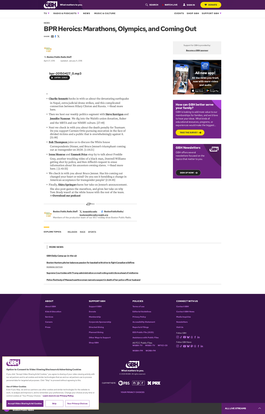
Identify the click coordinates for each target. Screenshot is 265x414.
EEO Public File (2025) (143, 332)
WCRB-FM (151, 351)
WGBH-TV (137, 345)
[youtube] (184, 336)
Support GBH (210, 13)
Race (82, 232)
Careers (48, 322)
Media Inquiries (183, 317)
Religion (72, 232)
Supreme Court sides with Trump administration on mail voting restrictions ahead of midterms (92, 273)
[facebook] (195, 336)
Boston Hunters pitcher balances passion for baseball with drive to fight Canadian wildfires (90, 262)
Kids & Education (53, 311)
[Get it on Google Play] (213, 90)
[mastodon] (192, 346)
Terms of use (138, 306)
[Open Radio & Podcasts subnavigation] (78, 13)
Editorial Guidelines (141, 311)
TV (45, 13)
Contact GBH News (185, 311)
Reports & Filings (140, 327)
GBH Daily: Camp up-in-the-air (62, 255)
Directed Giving (96, 327)
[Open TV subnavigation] (48, 13)
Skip (54, 403)
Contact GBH (182, 306)
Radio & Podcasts (65, 13)
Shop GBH (193, 13)
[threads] (192, 336)
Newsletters (182, 322)
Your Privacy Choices (132, 392)
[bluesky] (188, 336)
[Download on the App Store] (198, 90)
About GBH (50, 306)
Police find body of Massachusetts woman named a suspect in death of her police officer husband (93, 279)
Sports (92, 232)
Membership (95, 317)
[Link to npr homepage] (138, 382)
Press (47, 327)
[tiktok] (181, 336)
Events (179, 13)
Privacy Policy (139, 317)
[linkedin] (198, 336)
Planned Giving (96, 332)
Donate (212, 4)
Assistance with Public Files (145, 337)
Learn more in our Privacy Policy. (58, 396)
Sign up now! (187, 172)
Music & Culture (105, 13)
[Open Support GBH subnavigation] (220, 13)
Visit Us (179, 327)
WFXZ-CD (163, 345)
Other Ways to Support (100, 337)
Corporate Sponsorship (100, 322)
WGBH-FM (137, 351)
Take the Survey (189, 132)
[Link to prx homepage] (153, 382)
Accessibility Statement (143, 322)
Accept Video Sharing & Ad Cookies (25, 403)
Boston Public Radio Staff (59, 57)
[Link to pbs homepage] (123, 382)
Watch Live (171, 4)
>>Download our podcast (65, 195)
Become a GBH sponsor (197, 50)
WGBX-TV (150, 345)
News (86, 13)
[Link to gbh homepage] (50, 4)
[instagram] (177, 336)
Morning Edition (55, 267)
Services (49, 317)
